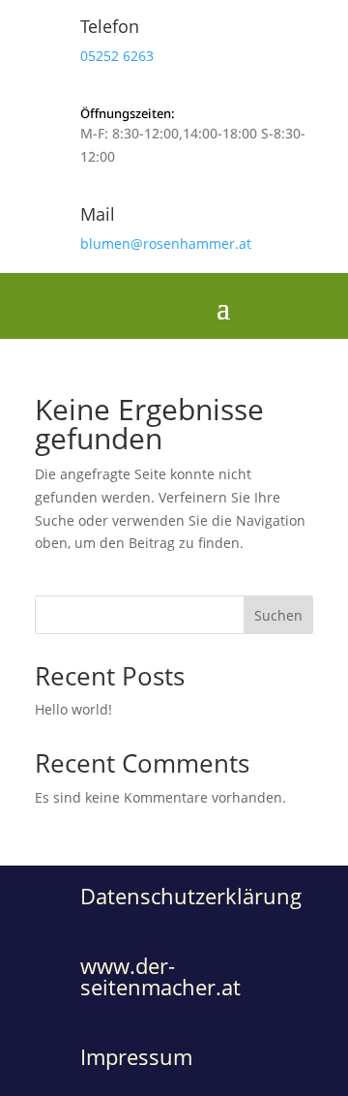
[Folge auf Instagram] (321, 306)
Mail (97, 214)
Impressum (136, 1056)
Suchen (278, 615)
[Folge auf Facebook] (270, 306)
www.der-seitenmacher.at (160, 976)
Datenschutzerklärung (191, 895)
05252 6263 (117, 55)
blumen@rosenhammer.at (165, 243)
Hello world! (73, 709)
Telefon (109, 26)
